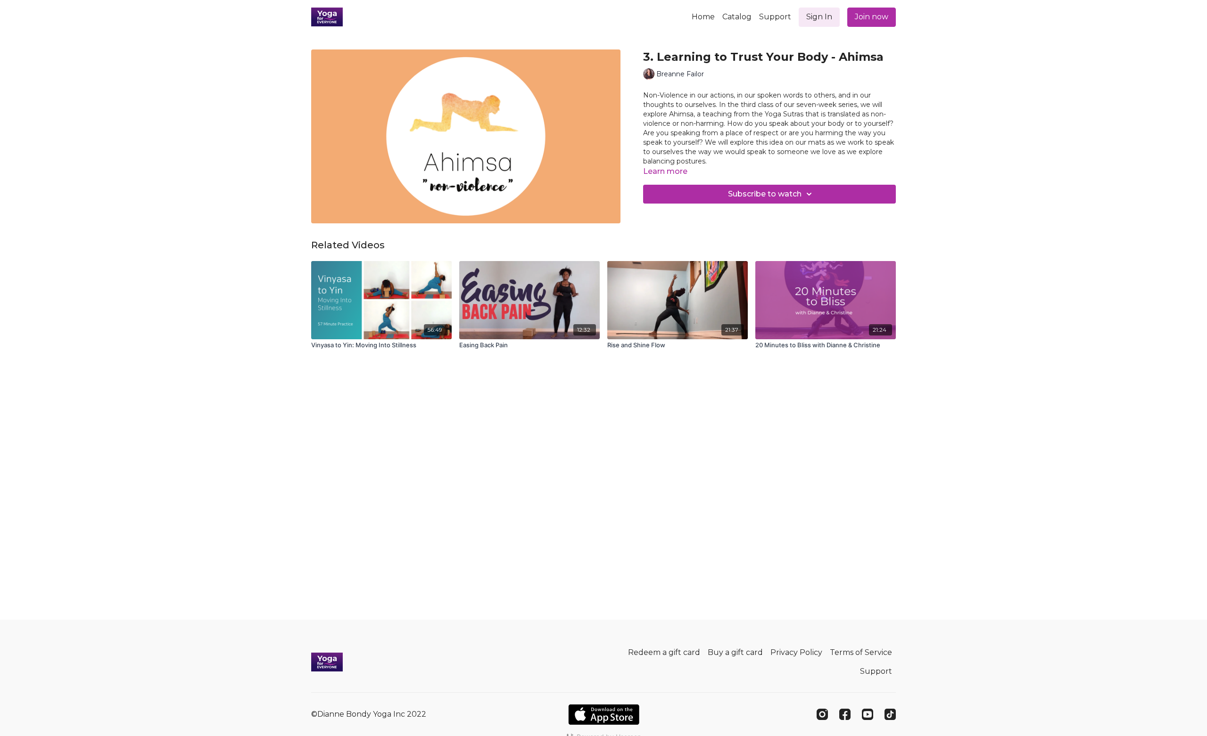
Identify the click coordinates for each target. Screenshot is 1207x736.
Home (703, 16)
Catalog (737, 16)
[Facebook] (845, 714)
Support (775, 16)
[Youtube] (867, 714)
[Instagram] (822, 714)
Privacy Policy (796, 652)
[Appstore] (604, 714)
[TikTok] (890, 714)
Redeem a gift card (664, 652)
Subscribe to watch (765, 193)
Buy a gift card (735, 652)
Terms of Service (861, 652)
